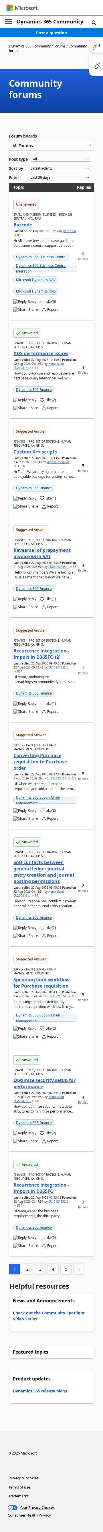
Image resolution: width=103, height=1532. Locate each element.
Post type (18, 159)
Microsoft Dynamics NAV (36, 279)
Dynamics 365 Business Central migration (41, 268)
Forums (60, 46)
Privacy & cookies (23, 1478)
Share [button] (33, 309)
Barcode (22, 225)
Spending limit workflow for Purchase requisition (41, 982)
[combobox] (51, 146)
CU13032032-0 (57, 778)
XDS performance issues (40, 353)
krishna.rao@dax (58, 462)
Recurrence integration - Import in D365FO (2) (41, 654)
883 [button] (19, 235)
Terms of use (19, 1487)
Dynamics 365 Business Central (41, 256)
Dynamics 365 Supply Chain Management (38, 800)
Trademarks (19, 1496)
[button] (94, 22)
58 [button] (74, 567)
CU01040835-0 (58, 567)
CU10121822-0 (58, 667)
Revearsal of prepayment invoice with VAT (42, 553)
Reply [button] (32, 301)
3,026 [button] (20, 466)
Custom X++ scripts (35, 452)
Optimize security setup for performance (44, 1083)
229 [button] (73, 778)
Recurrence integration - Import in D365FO (41, 1188)
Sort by (16, 168)
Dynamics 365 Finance (34, 389)
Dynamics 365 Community (50, 21)
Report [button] (52, 309)
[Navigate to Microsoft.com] (22, 8)
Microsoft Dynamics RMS (36, 291)
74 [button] (36, 368)
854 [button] (19, 671)
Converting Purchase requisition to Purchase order (40, 761)
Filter (14, 177)
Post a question (51, 32)
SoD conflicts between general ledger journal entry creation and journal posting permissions (43, 871)
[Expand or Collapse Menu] (8, 22)
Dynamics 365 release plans (40, 1391)
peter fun (69, 231)
